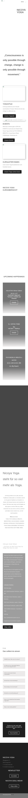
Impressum (5, 753)
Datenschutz (6, 750)
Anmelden (14, 776)
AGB (4, 748)
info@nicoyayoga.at (11, 42)
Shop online (7, 627)
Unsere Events (8, 140)
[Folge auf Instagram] (21, 795)
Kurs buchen (14, 733)
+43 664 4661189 (10, 33)
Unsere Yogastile (9, 116)
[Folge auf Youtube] (24, 795)
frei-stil (12, 794)
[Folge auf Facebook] (18, 795)
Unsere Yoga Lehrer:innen (12, 172)
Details (14, 302)
